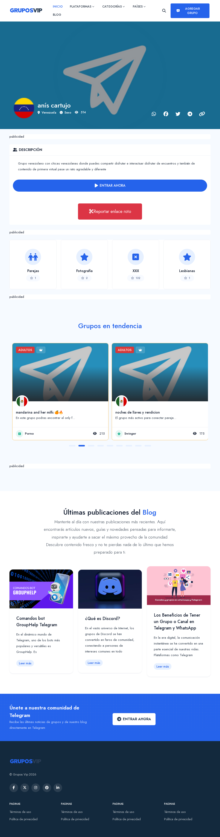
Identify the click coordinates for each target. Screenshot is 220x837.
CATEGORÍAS (112, 6)
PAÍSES (137, 6)
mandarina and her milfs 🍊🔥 (39, 412)
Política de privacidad (23, 819)
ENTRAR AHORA (112, 185)
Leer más (25, 663)
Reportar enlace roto (112, 211)
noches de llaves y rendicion (137, 412)
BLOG (57, 14)
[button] (72, 445)
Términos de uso (20, 812)
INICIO (58, 6)
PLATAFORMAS (80, 6)
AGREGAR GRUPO (192, 10)
